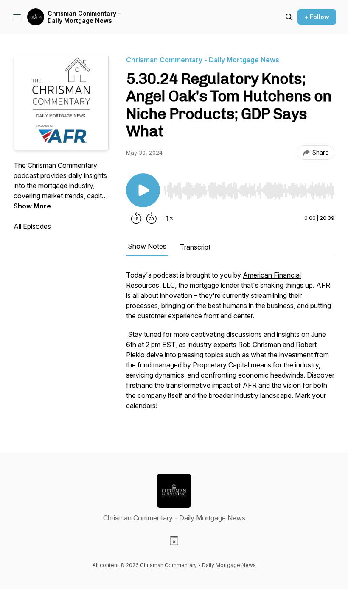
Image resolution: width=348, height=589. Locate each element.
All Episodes (32, 226)
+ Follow (316, 16)
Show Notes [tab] (147, 246)
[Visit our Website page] (174, 540)
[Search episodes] (289, 17)
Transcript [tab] (195, 247)
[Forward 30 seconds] (151, 218)
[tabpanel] (230, 344)
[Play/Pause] (143, 190)
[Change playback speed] (169, 218)
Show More (32, 206)
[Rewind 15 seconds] (136, 218)
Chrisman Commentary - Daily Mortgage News (84, 17)
